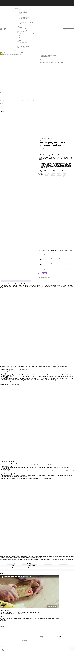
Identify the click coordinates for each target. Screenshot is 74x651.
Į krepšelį (44, 273)
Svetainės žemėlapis (24, 640)
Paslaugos (22, 638)
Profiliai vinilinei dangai (23, 42)
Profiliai (18, 41)
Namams (18, 36)
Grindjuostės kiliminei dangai (24, 17)
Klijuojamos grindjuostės (23, 18)
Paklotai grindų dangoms (23, 30)
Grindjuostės (19, 14)
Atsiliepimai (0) (26, 281)
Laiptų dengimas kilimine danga (23, 46)
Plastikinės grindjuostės (23, 21)
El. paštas (2, 616)
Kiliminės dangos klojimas (21, 47)
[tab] (4, 281)
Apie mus (22, 637)
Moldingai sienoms (20, 35)
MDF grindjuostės (22, 19)
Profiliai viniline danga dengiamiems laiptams (27, 33)
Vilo (3, 111)
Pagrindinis (42, 54)
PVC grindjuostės (22, 25)
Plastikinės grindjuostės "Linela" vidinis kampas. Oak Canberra (51, 258)
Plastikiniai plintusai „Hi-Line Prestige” (26, 22)
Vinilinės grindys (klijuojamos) (24, 28)
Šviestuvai (21, 38)
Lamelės (20, 13)
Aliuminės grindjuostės (23, 16)
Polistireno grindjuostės (23, 23)
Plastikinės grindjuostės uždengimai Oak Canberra (10, 102)
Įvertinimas (2, 619)
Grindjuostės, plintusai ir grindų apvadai (48, 55)
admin (22, 52)
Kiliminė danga (21, 27)
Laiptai (18, 32)
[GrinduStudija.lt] (3, 28)
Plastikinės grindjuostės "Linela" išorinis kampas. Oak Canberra (51, 263)
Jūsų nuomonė (3, 620)
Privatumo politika (5, 637)
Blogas (22, 639)
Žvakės (20, 40)
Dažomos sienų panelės (23, 12)
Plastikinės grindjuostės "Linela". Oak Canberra (48, 254)
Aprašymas (3, 281)
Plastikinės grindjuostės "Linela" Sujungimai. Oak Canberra (50, 269)
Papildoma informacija (13, 281)
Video (20, 281)
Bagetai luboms (20, 9)
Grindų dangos (19, 26)
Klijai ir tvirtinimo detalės (21, 31)
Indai (19, 37)
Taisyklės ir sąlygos (5, 639)
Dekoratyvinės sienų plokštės (22, 11)
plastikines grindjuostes (10, 366)
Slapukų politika (4, 638)
